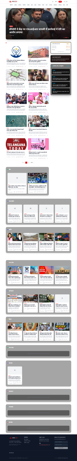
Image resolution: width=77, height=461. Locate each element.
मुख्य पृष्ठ (11, 4)
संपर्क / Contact (26, 442)
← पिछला (22, 162)
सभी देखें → (68, 66)
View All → (44, 169)
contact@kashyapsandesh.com (44, 444)
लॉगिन (56, 1)
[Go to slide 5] (68, 37)
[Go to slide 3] (65, 37)
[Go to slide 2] (64, 37)
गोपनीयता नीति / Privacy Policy (44, 439)
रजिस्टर (60, 1)
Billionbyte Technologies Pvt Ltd (63, 458)
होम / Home (26, 439)
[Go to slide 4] (67, 37)
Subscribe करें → (61, 447)
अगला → (32, 162)
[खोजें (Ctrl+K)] (53, 2)
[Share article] (25, 66)
